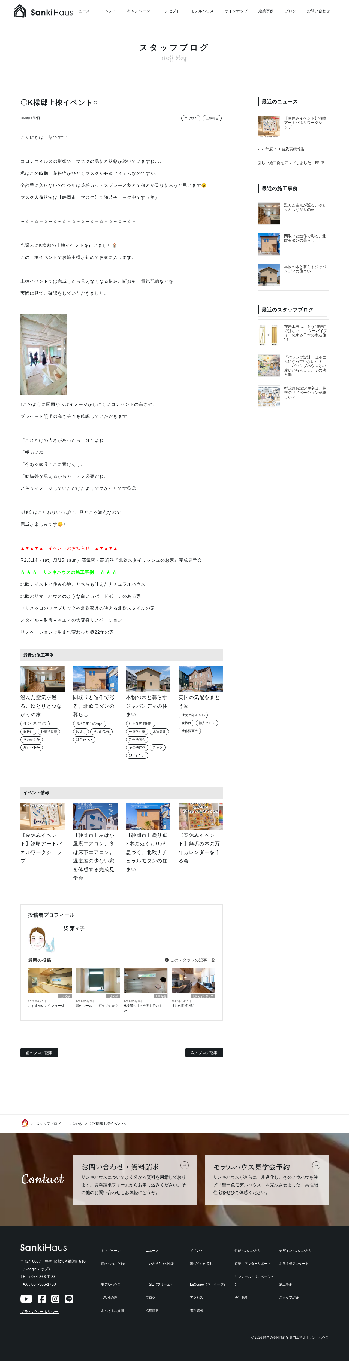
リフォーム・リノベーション (254, 1280)
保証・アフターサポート (253, 1264)
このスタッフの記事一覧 (192, 960)
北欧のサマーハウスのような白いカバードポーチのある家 (80, 596)
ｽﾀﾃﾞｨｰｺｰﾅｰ (31, 747)
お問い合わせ (318, 11)
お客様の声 (109, 1297)
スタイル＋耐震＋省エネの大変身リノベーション (71, 620)
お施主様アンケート (294, 1264)
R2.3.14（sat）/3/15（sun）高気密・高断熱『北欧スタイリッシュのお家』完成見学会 (111, 560)
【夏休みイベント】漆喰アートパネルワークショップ (305, 122)
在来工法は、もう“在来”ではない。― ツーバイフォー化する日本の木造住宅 (305, 333)
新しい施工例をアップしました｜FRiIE (291, 163)
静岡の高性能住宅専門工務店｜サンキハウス (296, 1337)
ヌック (158, 747)
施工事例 (285, 1284)
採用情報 (152, 1311)
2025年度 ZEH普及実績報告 (281, 149)
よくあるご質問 (112, 1311)
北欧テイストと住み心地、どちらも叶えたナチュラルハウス (83, 584)
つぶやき (190, 118)
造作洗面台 (137, 740)
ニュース (152, 1251)
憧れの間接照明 (183, 1006)
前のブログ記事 (39, 1052)
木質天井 (159, 732)
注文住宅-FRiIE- (35, 724)
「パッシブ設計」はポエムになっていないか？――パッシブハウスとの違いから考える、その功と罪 (305, 366)
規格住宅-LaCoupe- (89, 724)
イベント (108, 11)
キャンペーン (138, 11)
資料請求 (196, 1311)
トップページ (111, 1251)
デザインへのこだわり (295, 1251)
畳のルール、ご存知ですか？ (97, 1006)
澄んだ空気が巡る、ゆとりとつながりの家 (305, 207)
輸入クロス (207, 723)
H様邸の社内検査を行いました (145, 1008)
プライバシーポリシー (39, 1312)
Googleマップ (36, 1269)
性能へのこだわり (248, 1251)
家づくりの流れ (201, 1264)
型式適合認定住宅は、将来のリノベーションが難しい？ (305, 392)
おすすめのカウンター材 (46, 1006)
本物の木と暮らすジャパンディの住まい (305, 269)
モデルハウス (202, 11)
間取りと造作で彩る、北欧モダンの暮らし (305, 238)
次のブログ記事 (204, 1052)
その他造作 (31, 740)
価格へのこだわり (114, 1264)
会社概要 (241, 1297)
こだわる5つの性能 (160, 1264)
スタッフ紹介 (289, 1297)
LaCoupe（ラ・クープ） (208, 1284)
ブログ (290, 11)
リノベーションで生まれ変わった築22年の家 (67, 632)
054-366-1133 (43, 1276)
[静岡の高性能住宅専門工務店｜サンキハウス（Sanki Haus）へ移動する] (26, 1123)
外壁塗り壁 (49, 732)
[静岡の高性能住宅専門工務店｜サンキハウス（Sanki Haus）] (54, 11)
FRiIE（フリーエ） (159, 1284)
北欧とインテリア (203, 996)
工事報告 (212, 118)
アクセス (196, 1297)
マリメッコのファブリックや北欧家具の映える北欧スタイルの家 (87, 608)
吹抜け (28, 732)
